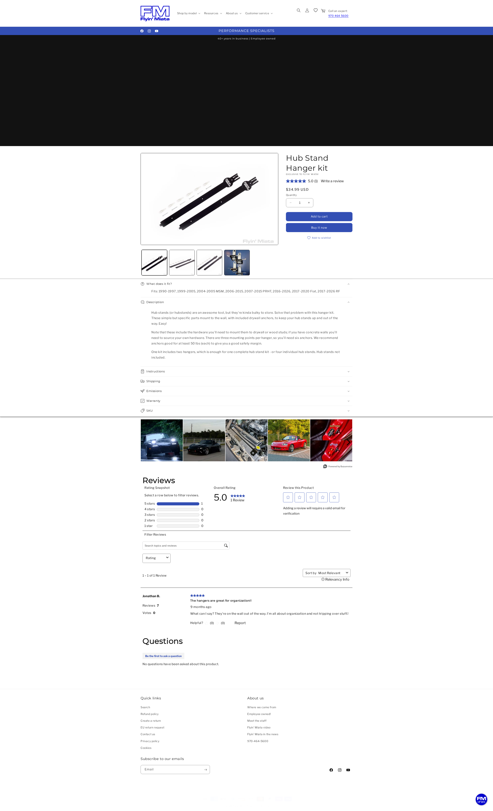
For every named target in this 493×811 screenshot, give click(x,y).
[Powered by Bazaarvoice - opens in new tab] (337, 466)
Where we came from (261, 707)
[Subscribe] (205, 769)
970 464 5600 (338, 15)
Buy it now (319, 227)
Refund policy (150, 713)
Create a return (151, 720)
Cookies (146, 747)
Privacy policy (150, 740)
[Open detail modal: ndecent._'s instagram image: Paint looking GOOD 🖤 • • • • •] (204, 440)
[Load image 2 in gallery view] (182, 262)
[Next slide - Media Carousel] (348, 442)
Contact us (148, 734)
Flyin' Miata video (259, 727)
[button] (188, 13)
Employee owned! (259, 713)
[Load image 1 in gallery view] (154, 262)
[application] (481, 799)
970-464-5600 (257, 740)
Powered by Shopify (258, 806)
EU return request (152, 727)
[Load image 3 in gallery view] (209, 262)
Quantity (291, 194)
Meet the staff (256, 720)
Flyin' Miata (239, 806)
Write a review (332, 181)
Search (145, 707)
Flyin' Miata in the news (262, 734)
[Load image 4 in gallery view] (237, 262)
